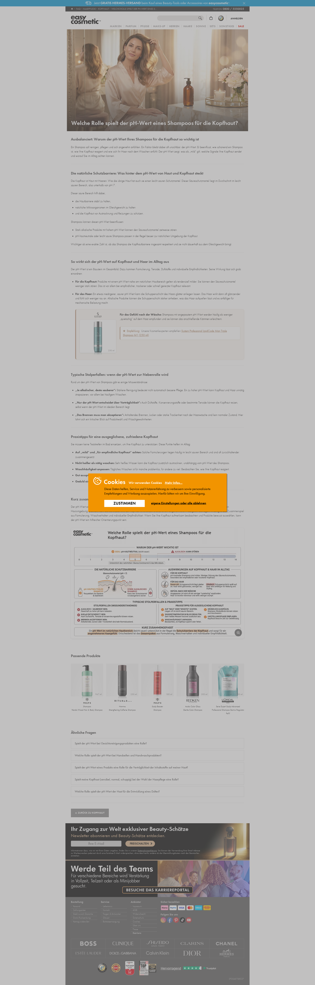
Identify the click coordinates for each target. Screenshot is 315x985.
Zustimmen (124, 503)
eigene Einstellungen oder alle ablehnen (178, 503)
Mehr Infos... (173, 483)
